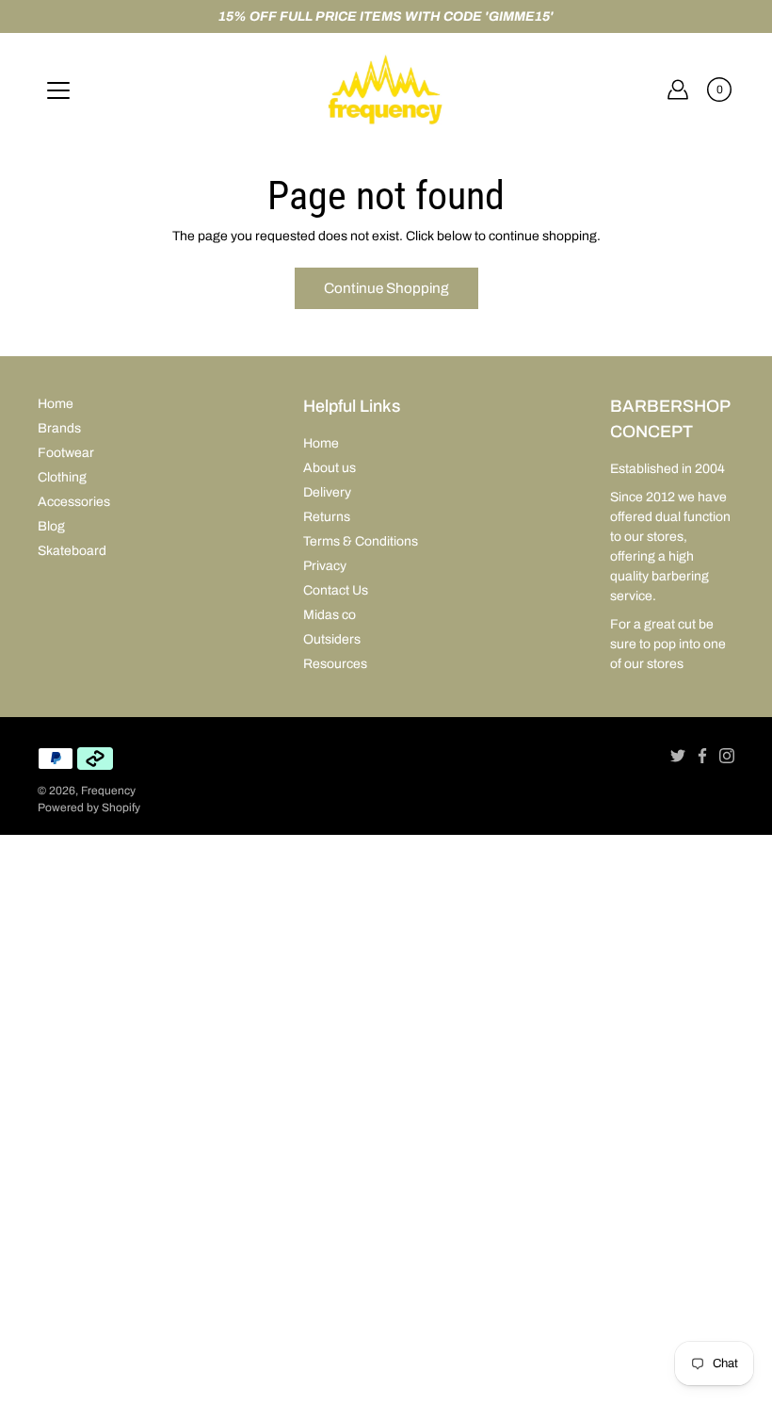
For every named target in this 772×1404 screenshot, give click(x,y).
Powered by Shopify (89, 807)
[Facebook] (702, 755)
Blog (51, 526)
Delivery (327, 492)
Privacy (324, 566)
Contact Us (335, 590)
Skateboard (72, 551)
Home (55, 404)
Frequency (108, 790)
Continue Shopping (386, 288)
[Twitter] (677, 755)
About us (329, 468)
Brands (59, 428)
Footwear (66, 453)
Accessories (74, 502)
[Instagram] (726, 755)
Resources (335, 664)
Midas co (329, 615)
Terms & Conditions (360, 541)
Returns (326, 517)
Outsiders (332, 639)
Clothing (62, 477)
